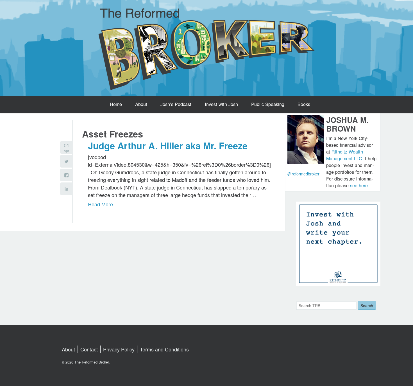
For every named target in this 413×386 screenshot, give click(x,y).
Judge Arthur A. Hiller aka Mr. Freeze (168, 145)
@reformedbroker (303, 174)
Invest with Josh (221, 104)
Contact (89, 349)
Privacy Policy (119, 349)
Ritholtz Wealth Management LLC (344, 155)
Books (304, 104)
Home (116, 104)
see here (359, 185)
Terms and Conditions (164, 349)
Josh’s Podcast (175, 104)
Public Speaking (267, 104)
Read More (100, 204)
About (141, 104)
